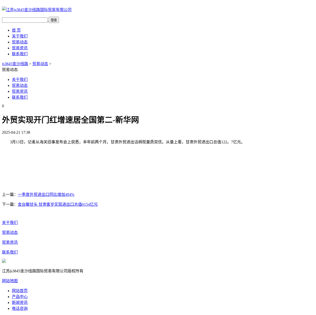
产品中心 (20, 297)
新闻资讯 (20, 302)
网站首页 (20, 291)
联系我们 (20, 54)
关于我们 (20, 36)
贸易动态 (20, 42)
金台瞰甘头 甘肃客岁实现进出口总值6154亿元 (58, 204)
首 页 (16, 30)
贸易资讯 (20, 48)
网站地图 (10, 281)
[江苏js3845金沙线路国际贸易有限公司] (37, 10)
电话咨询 (20, 308)
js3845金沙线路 (15, 64)
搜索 (54, 20)
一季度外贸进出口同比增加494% (46, 194)
